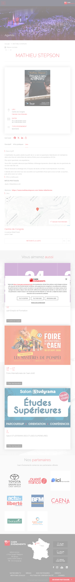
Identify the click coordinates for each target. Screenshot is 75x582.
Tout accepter (23, 298)
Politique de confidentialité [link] (38, 302)
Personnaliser (51, 298)
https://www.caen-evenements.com (22, 284)
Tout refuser (37, 298)
